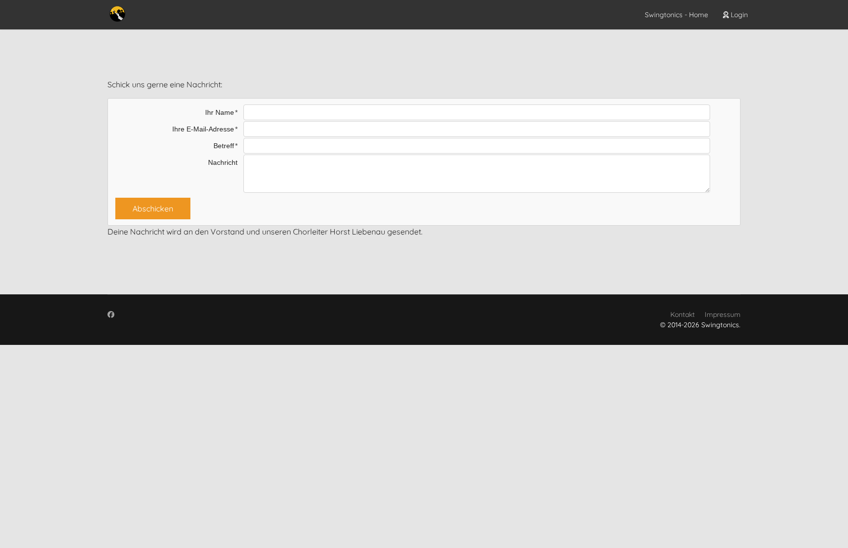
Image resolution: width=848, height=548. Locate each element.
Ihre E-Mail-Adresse (203, 129)
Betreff (223, 146)
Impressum (723, 314)
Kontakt (682, 314)
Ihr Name (219, 112)
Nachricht (223, 162)
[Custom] (110, 314)
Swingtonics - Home (676, 14)
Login (738, 14)
